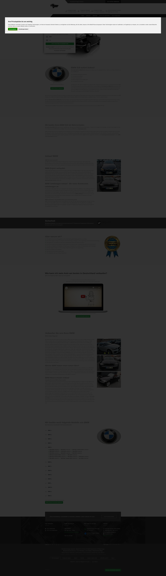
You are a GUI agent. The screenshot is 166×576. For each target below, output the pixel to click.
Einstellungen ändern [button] (23, 29)
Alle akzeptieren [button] (12, 29)
